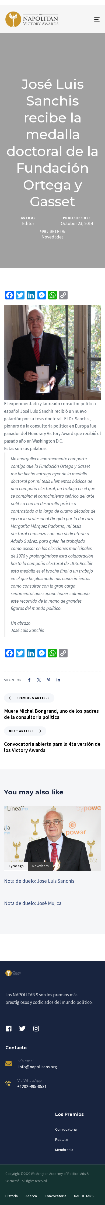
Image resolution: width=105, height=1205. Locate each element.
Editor (28, 223)
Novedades (52, 237)
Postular (62, 1139)
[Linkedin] (58, 680)
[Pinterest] (49, 680)
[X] (39, 680)
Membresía (64, 1149)
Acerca (31, 1195)
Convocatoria (66, 1129)
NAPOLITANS (84, 1195)
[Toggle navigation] (84, 19)
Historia (11, 1195)
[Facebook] (29, 680)
